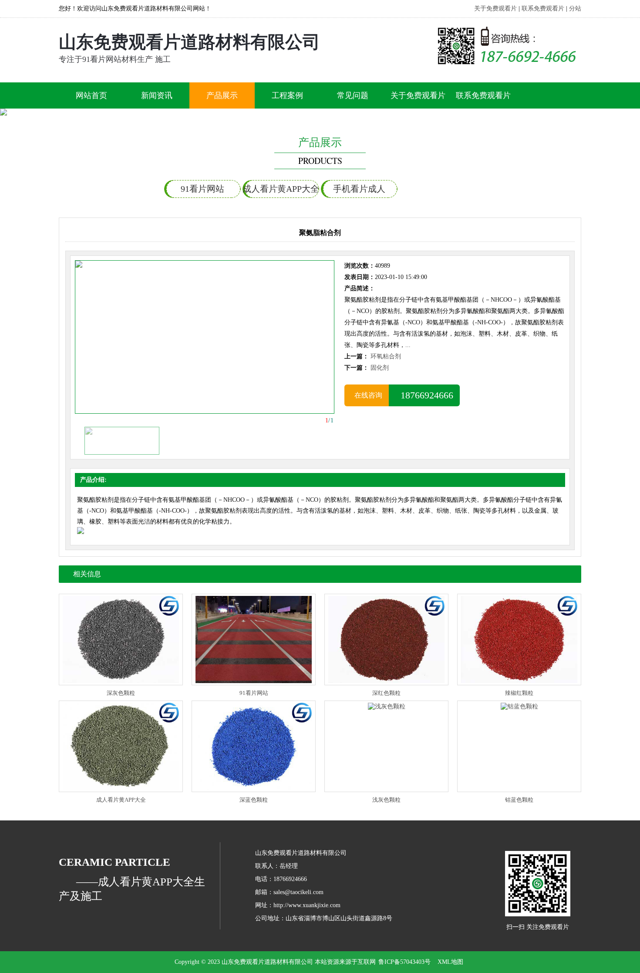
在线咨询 (366, 395)
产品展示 (222, 95)
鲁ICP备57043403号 (404, 962)
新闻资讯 (156, 95)
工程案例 (287, 95)
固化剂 (380, 367)
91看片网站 (202, 189)
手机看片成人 (359, 189)
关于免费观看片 (495, 8)
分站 (575, 8)
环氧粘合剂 (386, 356)
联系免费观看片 (543, 8)
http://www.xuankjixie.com (306, 905)
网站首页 (91, 95)
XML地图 (450, 962)
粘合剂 (437, 189)
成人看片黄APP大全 (281, 189)
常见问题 (352, 95)
